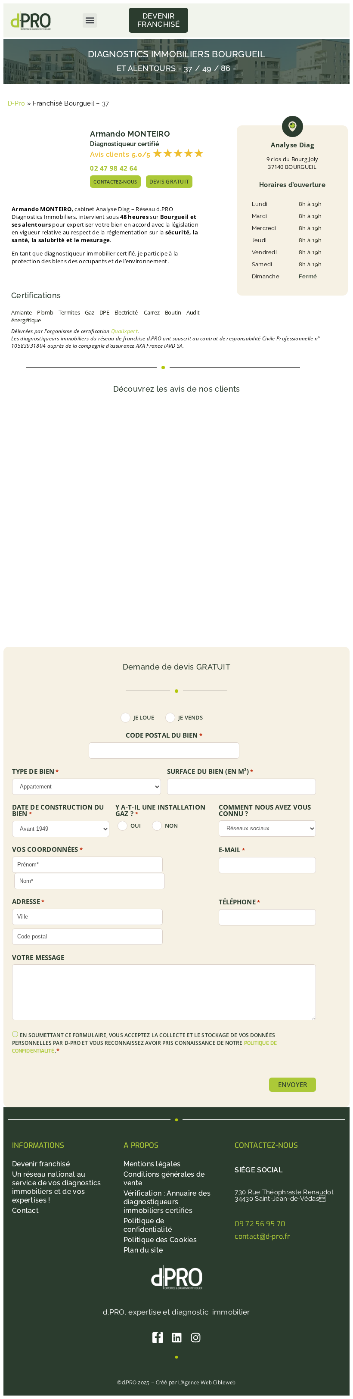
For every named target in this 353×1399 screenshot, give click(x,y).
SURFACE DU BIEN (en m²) (210, 771)
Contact (25, 1210)
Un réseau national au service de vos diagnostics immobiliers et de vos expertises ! (56, 1187)
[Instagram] (195, 1337)
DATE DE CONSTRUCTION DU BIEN (58, 810)
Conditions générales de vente (164, 1178)
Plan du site (143, 1250)
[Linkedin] (176, 1337)
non (171, 826)
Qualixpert (124, 331)
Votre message (38, 957)
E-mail (232, 850)
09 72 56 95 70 (260, 1223)
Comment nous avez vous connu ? (265, 810)
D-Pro (16, 103)
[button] (90, 20)
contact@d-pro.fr (262, 1236)
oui (135, 826)
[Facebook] (157, 1337)
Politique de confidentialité (148, 1225)
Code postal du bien (164, 735)
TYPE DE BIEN (35, 771)
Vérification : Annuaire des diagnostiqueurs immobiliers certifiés (167, 1202)
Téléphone (239, 902)
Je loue (144, 717)
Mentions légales (152, 1164)
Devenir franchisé (41, 1164)
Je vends (190, 717)
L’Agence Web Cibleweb (206, 1382)
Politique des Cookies (160, 1240)
